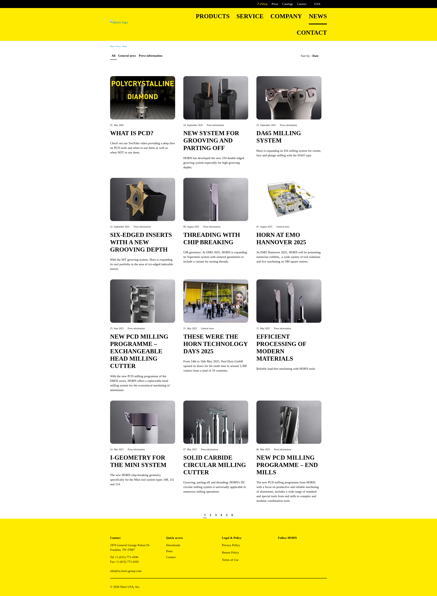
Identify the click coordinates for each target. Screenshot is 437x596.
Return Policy (230, 552)
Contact (312, 32)
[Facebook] (280, 546)
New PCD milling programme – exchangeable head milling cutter (139, 351)
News (318, 16)
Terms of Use (230, 560)
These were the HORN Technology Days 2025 (215, 344)
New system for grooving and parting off (211, 140)
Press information (150, 55)
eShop (263, 4)
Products (213, 16)
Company (286, 16)
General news (127, 55)
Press (275, 4)
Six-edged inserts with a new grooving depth (141, 242)
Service (250, 16)
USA (317, 4)
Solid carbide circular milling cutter (214, 465)
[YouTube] (280, 555)
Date (315, 56)
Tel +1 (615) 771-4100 (124, 557)
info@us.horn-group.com (126, 571)
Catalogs (287, 4)
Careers (301, 4)
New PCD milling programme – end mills (287, 465)
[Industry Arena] (288, 555)
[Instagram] (288, 546)
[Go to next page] (238, 515)
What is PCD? (131, 133)
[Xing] (303, 546)
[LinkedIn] (296, 546)
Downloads (173, 545)
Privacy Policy (231, 545)
